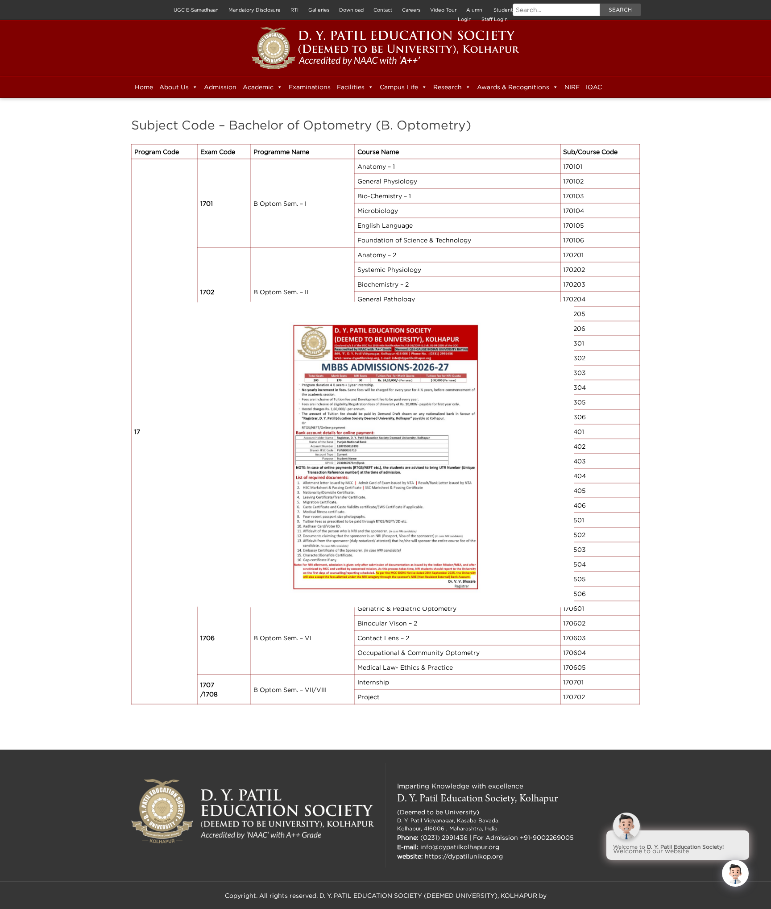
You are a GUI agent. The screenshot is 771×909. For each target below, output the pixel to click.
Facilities (351, 86)
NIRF (572, 86)
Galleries (318, 10)
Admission (220, 86)
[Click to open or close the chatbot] (735, 873)
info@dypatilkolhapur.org (459, 846)
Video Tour (443, 10)
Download (351, 10)
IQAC (594, 86)
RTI (294, 10)
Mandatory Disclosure (254, 10)
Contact (382, 10)
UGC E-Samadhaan (196, 10)
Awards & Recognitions (513, 86)
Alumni (475, 10)
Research (447, 86)
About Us (174, 86)
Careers (411, 10)
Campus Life (399, 86)
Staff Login (494, 19)
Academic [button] (258, 86)
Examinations (310, 86)
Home (144, 86)
